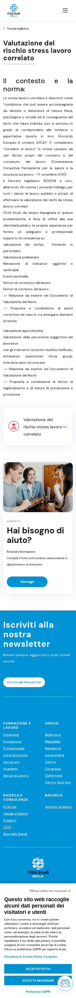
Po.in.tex (9, 807)
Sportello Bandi (15, 834)
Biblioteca (53, 735)
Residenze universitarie (54, 751)
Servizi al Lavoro (16, 775)
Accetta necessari (38, 980)
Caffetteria (53, 775)
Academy (10, 769)
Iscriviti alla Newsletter (24, 682)
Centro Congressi (53, 765)
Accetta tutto (38, 969)
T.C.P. (7, 827)
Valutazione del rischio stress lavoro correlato (42, 427)
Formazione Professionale (13, 745)
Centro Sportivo (58, 782)
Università (11, 735)
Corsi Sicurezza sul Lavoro (15, 758)
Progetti (9, 820)
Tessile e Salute (15, 813)
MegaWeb (53, 741)
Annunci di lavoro (58, 807)
